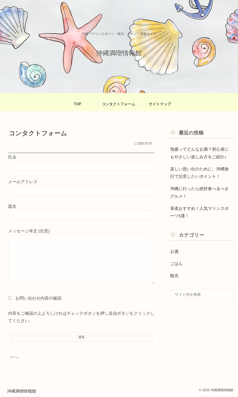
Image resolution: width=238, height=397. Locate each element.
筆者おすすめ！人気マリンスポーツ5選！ (199, 212)
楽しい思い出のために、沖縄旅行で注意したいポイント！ (199, 173)
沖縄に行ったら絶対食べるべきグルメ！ (199, 192)
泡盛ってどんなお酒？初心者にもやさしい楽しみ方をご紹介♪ (199, 153)
